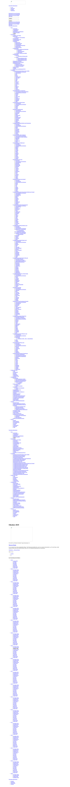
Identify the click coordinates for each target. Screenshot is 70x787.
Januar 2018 (15, 670)
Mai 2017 (14, 679)
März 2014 (15, 719)
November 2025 (16, 570)
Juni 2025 (15, 575)
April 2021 (15, 628)
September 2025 (16, 572)
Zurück (12, 553)
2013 (12, 722)
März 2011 (15, 757)
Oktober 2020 (15, 635)
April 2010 (15, 769)
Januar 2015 (15, 708)
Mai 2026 (14, 563)
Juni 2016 (15, 690)
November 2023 (16, 596)
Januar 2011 (15, 759)
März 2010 (15, 770)
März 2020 (15, 642)
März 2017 (15, 681)
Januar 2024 (15, 593)
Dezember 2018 (16, 659)
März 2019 (15, 655)
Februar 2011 (15, 758)
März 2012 (15, 745)
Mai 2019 (14, 653)
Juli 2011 (14, 753)
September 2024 (16, 585)
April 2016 (15, 692)
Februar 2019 (15, 656)
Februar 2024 (15, 592)
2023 (12, 594)
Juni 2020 (15, 639)
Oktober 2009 (15, 776)
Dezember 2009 (16, 774)
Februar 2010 (15, 771)
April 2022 (15, 616)
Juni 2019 (15, 652)
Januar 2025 (15, 580)
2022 (12, 607)
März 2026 (15, 565)
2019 (12, 645)
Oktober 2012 (15, 738)
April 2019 (15, 654)
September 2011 (16, 751)
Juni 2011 (14, 754)
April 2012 (15, 744)
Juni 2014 (15, 716)
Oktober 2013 (15, 725)
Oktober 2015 (15, 699)
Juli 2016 (14, 689)
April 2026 (15, 564)
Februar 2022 (15, 618)
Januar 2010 (15, 772)
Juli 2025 (14, 574)
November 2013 (16, 724)
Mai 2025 (14, 576)
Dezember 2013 (16, 723)
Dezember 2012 (16, 736)
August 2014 (15, 714)
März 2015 (15, 706)
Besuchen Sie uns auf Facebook (14, 13)
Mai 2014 (14, 717)
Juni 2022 (15, 614)
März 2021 (15, 629)
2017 (12, 671)
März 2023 (15, 604)
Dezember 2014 (16, 710)
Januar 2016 (15, 695)
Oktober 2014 (15, 712)
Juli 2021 (14, 625)
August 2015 (15, 701)
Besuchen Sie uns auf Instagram (14, 14)
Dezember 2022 (16, 608)
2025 (12, 568)
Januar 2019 (15, 657)
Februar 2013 (15, 733)
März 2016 (15, 693)
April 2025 (15, 577)
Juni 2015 (15, 703)
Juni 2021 (15, 626)
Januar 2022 (15, 619)
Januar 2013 (15, 734)
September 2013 (16, 726)
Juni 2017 (15, 678)
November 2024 (16, 583)
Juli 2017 (14, 677)
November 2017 (16, 673)
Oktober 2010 (15, 763)
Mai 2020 (14, 640)
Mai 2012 (14, 743)
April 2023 (15, 603)
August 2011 (15, 752)
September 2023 (16, 598)
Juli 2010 (14, 766)
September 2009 (16, 777)
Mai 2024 (14, 589)
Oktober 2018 (15, 661)
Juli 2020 (14, 638)
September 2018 (16, 662)
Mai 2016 (14, 691)
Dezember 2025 (16, 569)
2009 (12, 773)
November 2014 (16, 711)
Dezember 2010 (16, 761)
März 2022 (15, 617)
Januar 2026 (15, 567)
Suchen (10, 18)
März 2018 (15, 668)
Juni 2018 (15, 665)
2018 (12, 658)
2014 (12, 709)
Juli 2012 (14, 741)
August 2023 (15, 599)
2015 (12, 696)
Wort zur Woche (12, 545)
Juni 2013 (15, 729)
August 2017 (15, 676)
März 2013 (15, 732)
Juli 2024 (14, 587)
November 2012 (16, 737)
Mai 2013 (14, 730)
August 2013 (15, 727)
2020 (12, 632)
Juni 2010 (15, 767)
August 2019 (15, 650)
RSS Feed (10, 16)
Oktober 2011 (15, 750)
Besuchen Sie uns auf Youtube (14, 15)
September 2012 (16, 739)
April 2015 (15, 705)
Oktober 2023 (15, 597)
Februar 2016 (15, 694)
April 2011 (15, 756)
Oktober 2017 (15, 674)
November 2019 (16, 647)
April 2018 (15, 667)
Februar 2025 (15, 579)
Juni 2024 (15, 588)
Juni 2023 (15, 601)
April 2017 (15, 680)
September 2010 (16, 764)
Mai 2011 (14, 755)
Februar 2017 (15, 682)
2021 (12, 620)
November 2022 (16, 609)
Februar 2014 (15, 720)
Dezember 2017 (16, 672)
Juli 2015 (14, 702)
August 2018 (15, 663)
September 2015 (16, 700)
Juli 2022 (14, 613)
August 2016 (15, 688)
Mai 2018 (14, 666)
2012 (12, 735)
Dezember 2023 (16, 595)
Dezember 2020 (16, 633)
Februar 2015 (15, 707)
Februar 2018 (15, 669)
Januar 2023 (15, 606)
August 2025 (15, 573)
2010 (12, 760)
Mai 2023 (14, 602)
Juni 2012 (15, 742)
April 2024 (15, 590)
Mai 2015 (14, 704)
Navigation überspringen (13, 5)
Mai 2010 (14, 768)
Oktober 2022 (15, 610)
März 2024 (15, 591)
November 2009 (16, 775)
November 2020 (16, 634)
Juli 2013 (14, 728)
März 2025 (15, 578)
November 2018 (16, 660)
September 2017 (16, 675)
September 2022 (16, 611)
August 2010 (15, 765)
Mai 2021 (14, 627)
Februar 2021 (15, 630)
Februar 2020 (15, 643)
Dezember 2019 (16, 646)
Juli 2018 (14, 664)
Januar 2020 (15, 644)
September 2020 (16, 636)
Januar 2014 (15, 721)
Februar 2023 (15, 605)
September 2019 (16, 649)
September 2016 (16, 687)
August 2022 (15, 612)
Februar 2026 (15, 566)
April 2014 (15, 718)
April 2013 (15, 731)
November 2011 (16, 749)
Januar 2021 (15, 631)
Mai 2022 (14, 615)
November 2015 (16, 698)
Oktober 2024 (15, 584)
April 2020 (15, 641)
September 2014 (16, 713)
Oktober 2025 (15, 571)
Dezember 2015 (16, 697)
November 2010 (16, 762)
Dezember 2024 (16, 582)
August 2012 (15, 740)
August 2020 (15, 637)
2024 (12, 581)
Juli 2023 (14, 600)
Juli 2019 (14, 651)
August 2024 (15, 586)
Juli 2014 (14, 715)
